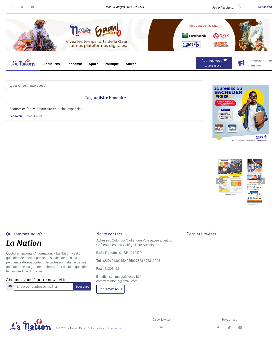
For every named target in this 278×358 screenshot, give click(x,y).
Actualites (51, 64)
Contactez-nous (110, 289)
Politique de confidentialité (104, 328)
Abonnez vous (212, 63)
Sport (93, 64)
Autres (131, 64)
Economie (74, 64)
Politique (112, 64)
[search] (239, 6)
